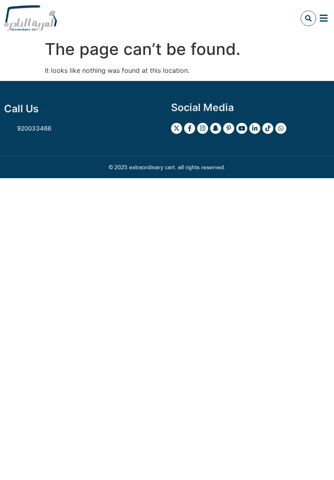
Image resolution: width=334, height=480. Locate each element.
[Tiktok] (267, 128)
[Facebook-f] (189, 128)
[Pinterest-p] (228, 128)
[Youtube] (241, 128)
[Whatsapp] (280, 128)
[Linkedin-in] (254, 128)
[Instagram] (202, 128)
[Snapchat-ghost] (215, 128)
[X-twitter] (176, 128)
